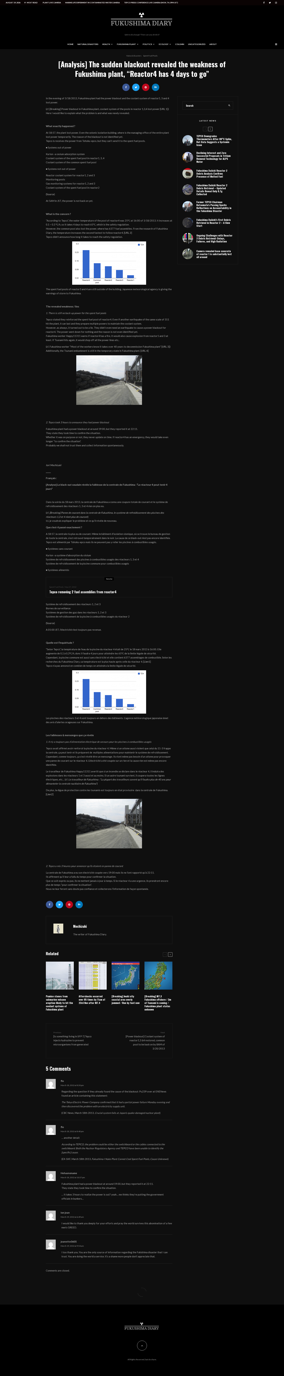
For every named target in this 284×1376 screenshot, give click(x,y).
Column (179, 44)
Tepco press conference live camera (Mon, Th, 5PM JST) (151, 2)
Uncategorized (196, 44)
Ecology (163, 44)
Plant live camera (52, 2)
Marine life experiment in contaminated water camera (92, 2)
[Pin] (145, 87)
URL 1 (164, 108)
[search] (229, 105)
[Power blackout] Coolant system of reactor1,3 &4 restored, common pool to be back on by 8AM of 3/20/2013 (145, 1040)
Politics (147, 44)
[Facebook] (264, 2)
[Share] (126, 87)
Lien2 (50, 794)
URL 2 (128, 232)
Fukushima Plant (126, 44)
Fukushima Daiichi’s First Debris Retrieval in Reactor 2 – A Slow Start (213, 222)
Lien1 (147, 661)
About (213, 44)
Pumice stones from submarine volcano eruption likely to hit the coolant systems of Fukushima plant (59, 1003)
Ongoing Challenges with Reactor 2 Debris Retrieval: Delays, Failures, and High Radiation (214, 238)
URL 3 (165, 346)
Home (70, 44)
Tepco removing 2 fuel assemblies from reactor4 (83, 592)
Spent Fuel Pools (150, 55)
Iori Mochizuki (53, 465)
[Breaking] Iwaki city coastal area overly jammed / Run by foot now (126, 999)
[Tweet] (136, 87)
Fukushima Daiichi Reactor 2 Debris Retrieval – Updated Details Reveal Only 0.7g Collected (211, 190)
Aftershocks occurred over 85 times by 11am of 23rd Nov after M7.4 (92, 999)
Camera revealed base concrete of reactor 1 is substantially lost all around (214, 253)
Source (50, 194)
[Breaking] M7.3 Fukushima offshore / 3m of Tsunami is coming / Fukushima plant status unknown (157, 1003)
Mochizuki (80, 926)
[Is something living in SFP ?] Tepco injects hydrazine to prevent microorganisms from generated (72, 1038)
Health (106, 44)
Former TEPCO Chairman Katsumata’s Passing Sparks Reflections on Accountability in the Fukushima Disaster (213, 206)
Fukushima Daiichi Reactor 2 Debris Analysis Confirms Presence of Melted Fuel (211, 173)
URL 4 (144, 350)
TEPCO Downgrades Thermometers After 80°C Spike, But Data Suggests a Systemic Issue (214, 140)
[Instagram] (276, 2)
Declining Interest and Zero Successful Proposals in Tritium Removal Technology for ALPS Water (213, 157)
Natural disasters (87, 44)
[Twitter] (270, 2)
